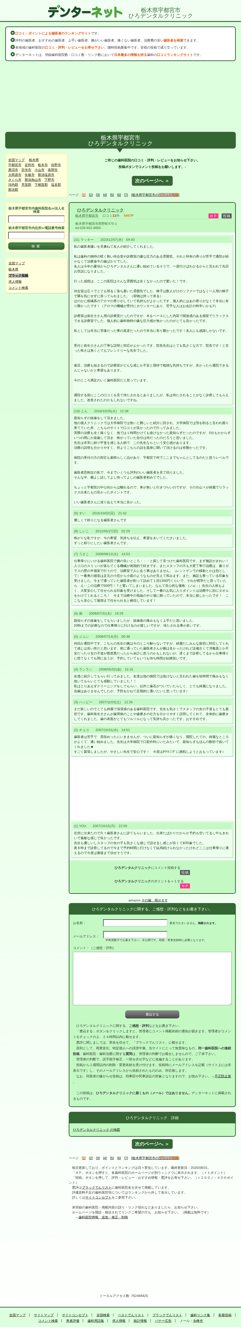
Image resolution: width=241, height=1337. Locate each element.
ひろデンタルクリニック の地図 (96, 1129)
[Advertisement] (120, 96)
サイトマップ (44, 1315)
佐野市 (56, 165)
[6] (119, 195)
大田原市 (14, 175)
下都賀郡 (41, 185)
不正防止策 (223, 1076)
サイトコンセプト (98, 1197)
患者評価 (72, 1320)
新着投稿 (225, 1315)
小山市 (39, 170)
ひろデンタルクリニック (100, 210)
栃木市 (43, 165)
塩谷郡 (56, 185)
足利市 (30, 165)
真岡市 (53, 170)
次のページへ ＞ (152, 180)
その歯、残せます (154, 900)
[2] (91, 195)
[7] (126, 195)
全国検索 (103, 1315)
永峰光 (198, 1320)
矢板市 (30, 175)
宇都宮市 (14, 165)
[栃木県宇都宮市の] (155, 195)
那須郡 (13, 190)
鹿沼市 (13, 170)
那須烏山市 (33, 180)
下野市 (49, 180)
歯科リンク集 (200, 1315)
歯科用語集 (96, 1320)
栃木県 (34, 160)
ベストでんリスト (131, 1315)
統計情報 (140, 1320)
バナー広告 (163, 1320)
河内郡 (13, 185)
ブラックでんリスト (97, 1187)
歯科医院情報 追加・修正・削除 (103, 1217)
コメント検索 (18, 288)
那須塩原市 (46, 175)
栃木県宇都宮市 (86, 215)
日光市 (26, 170)
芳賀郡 (26, 185)
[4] (105, 195)
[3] (98, 195)
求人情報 (15, 281)
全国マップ (16, 160)
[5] (112, 195)
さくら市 (14, 180)
